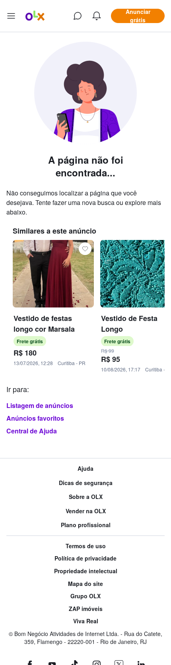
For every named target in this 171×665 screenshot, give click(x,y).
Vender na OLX (86, 511)
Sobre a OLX (86, 497)
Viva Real (85, 621)
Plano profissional (86, 525)
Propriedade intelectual (85, 571)
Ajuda (85, 468)
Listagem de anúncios (39, 405)
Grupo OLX (85, 596)
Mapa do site (85, 584)
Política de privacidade (85, 558)
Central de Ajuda (31, 430)
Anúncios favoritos (35, 418)
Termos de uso (86, 546)
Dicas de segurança (86, 483)
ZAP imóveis (86, 609)
